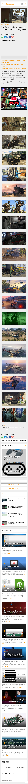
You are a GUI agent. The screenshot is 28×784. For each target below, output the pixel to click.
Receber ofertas (20, 767)
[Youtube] (2, 774)
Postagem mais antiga (14, 484)
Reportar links (8, 767)
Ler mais (8, 553)
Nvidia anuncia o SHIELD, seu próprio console (14, 68)
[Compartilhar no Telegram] (4, 37)
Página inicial (14, 488)
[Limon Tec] (10, 4)
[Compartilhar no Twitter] (7, 37)
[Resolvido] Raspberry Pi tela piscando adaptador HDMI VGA (13, 722)
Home (2, 24)
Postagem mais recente (14, 481)
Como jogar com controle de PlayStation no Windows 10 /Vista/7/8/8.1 (11, 458)
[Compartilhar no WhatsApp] (2, 37)
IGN (4, 425)
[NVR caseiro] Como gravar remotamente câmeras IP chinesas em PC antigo (16, 515)
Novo (3, 494)
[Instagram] (13, 774)
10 (4, 742)
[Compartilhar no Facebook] (10, 37)
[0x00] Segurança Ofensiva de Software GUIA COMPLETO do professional (14, 656)
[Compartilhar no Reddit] (12, 37)
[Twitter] (9, 774)
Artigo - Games (7, 24)
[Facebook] (6, 774)
